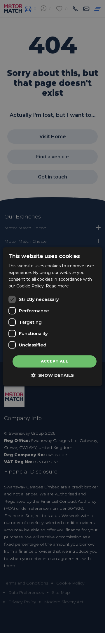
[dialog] (52, 316)
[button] (52, 375)
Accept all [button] (55, 361)
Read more (57, 286)
